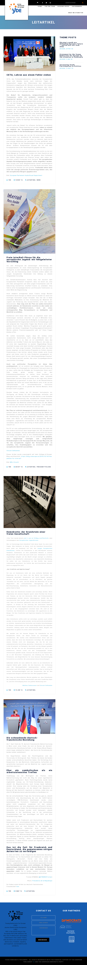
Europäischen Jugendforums (28, 540)
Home (40, 6)
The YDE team (50, 6)
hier (18, 886)
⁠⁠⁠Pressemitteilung (44, 466)
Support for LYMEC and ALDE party (70, 52)
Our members (77, 6)
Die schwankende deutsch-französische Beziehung (22, 739)
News (39, 180)
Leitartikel (31, 180)
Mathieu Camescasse (30, 685)
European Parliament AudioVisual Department (26, 175)
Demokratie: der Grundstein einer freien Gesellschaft (26, 533)
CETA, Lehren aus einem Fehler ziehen (29, 75)
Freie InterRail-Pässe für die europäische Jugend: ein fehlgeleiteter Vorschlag (29, 259)
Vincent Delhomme (13, 450)
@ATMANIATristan (45, 877)
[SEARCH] (82, 2)
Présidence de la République (42, 880)
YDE (9, 180)
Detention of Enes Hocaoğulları (68, 43)
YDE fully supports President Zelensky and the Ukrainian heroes (75, 64)
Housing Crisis (63, 6)
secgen (62, 46)
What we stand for (75, 12)
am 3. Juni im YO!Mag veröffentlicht (36, 538)
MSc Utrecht (14, 462)
